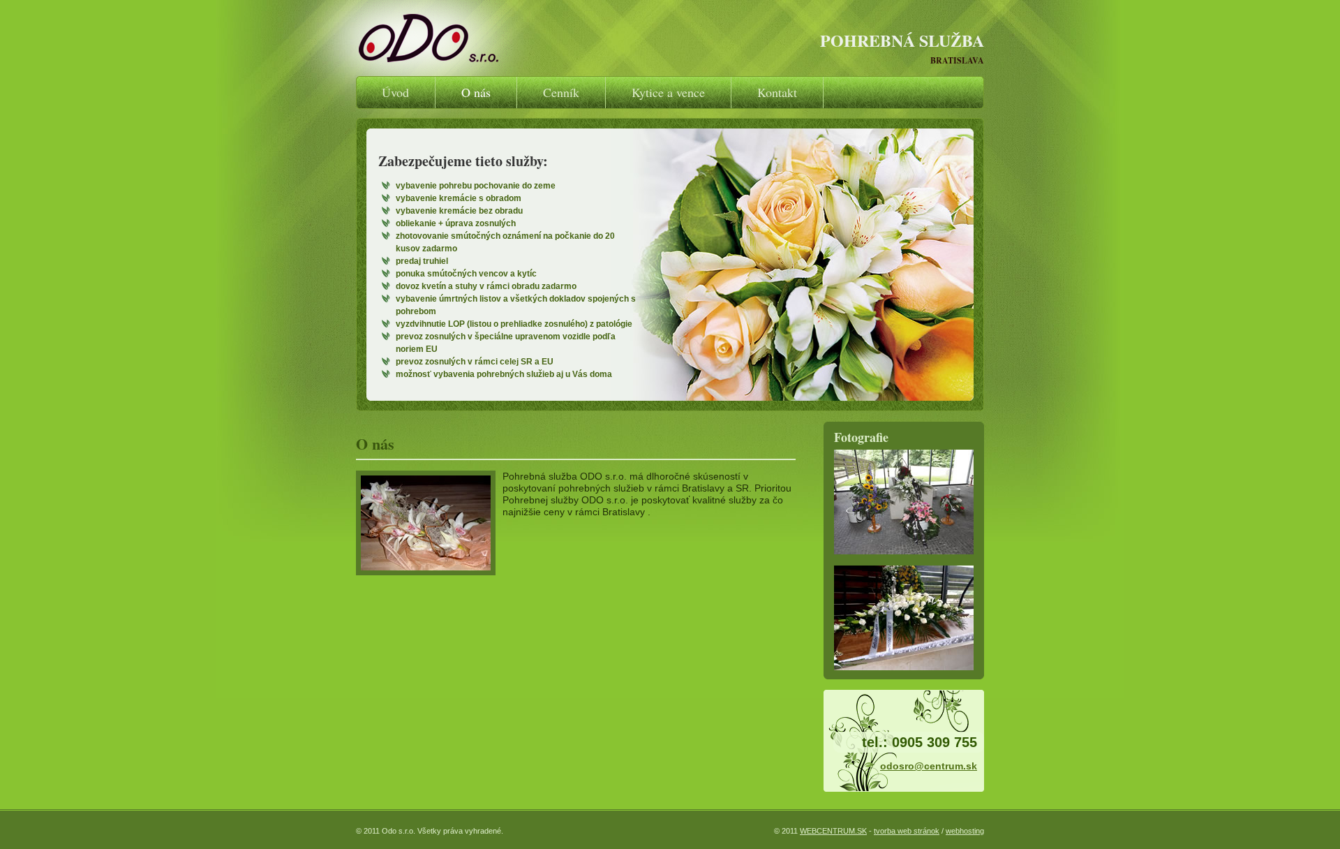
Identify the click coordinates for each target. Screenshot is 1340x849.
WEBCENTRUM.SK (833, 831)
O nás (476, 92)
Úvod (395, 92)
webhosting (965, 831)
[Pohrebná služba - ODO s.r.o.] (432, 38)
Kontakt (777, 92)
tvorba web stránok (906, 831)
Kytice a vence (668, 92)
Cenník (561, 92)
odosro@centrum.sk (928, 766)
